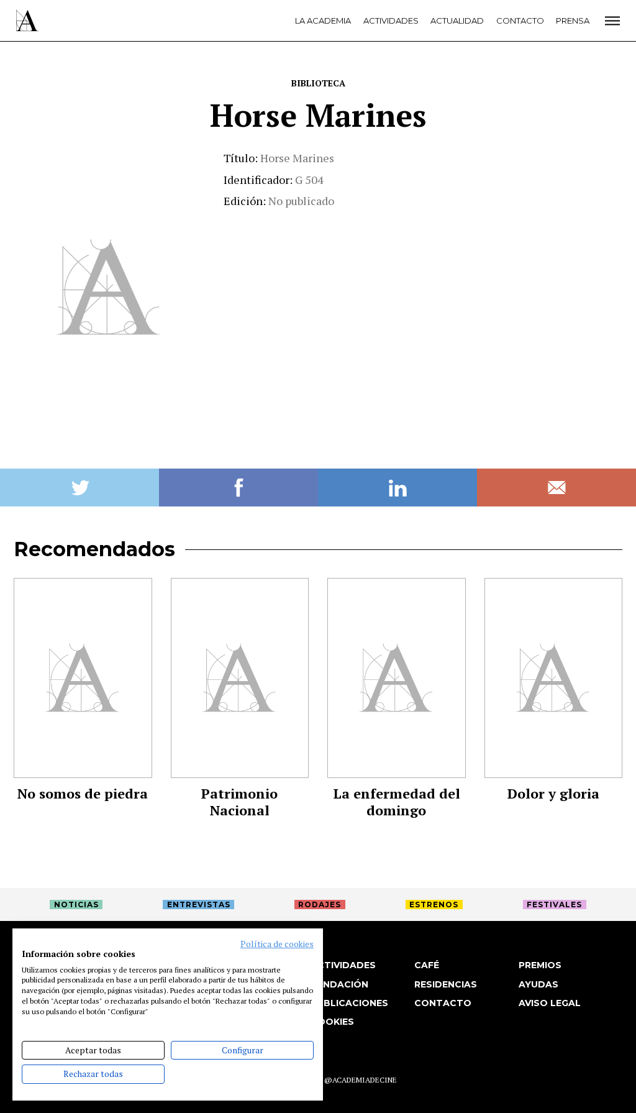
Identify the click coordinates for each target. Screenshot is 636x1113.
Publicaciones (349, 1003)
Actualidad (457, 20)
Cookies (332, 1021)
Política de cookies (277, 944)
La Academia (323, 20)
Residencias (445, 984)
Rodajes (319, 904)
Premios (540, 965)
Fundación (339, 984)
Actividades (391, 20)
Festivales (554, 904)
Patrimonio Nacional (239, 801)
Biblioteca (318, 83)
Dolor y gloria (553, 793)
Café (426, 965)
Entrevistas (198, 904)
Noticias (76, 904)
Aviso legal (550, 1003)
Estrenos (433, 904)
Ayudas (538, 984)
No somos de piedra (82, 793)
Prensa (572, 20)
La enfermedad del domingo (396, 801)
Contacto (520, 20)
